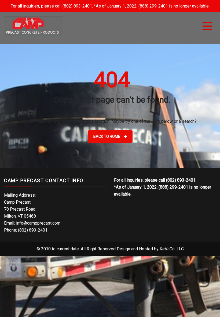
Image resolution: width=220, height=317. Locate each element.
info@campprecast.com (38, 223)
